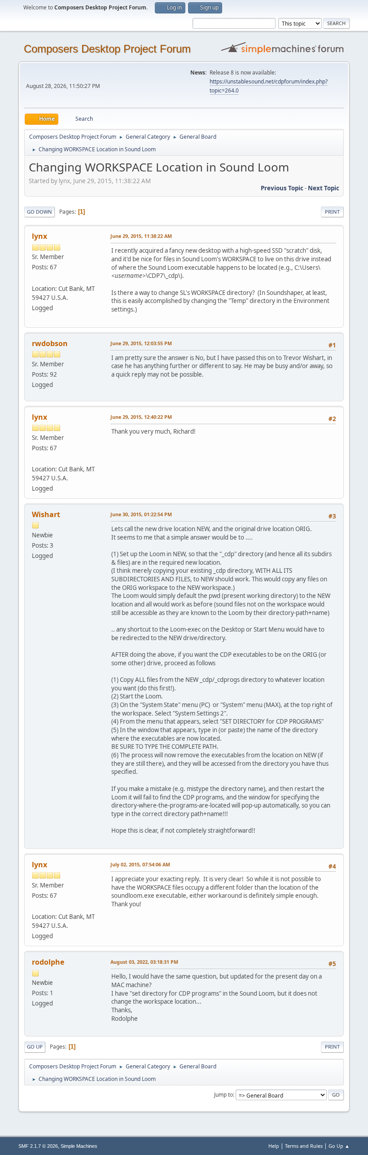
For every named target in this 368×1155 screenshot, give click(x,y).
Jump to (223, 1094)
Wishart (46, 514)
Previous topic (282, 188)
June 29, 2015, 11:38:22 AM (141, 236)
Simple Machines (79, 1146)
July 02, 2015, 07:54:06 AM (140, 864)
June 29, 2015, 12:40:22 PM (141, 416)
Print (332, 211)
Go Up (35, 1046)
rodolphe (48, 962)
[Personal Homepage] (35, 277)
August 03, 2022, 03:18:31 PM (144, 961)
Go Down (39, 211)
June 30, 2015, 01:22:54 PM (141, 514)
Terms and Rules (304, 1145)
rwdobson (50, 343)
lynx (39, 236)
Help (273, 1145)
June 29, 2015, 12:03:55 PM (141, 343)
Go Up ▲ (339, 1145)
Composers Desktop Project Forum (107, 49)
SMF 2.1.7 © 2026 (38, 1146)
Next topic (323, 188)
